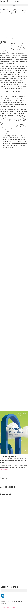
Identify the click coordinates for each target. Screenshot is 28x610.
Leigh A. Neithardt (10, 586)
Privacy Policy (5, 607)
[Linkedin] (2, 596)
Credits (13, 607)
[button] (14, 5)
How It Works (4, 469)
